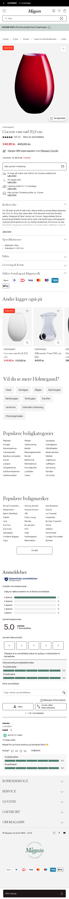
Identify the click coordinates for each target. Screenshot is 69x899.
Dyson (49, 510)
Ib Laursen (30, 525)
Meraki (28, 521)
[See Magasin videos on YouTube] (64, 833)
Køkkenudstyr (10, 475)
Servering (50, 468)
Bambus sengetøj (11, 456)
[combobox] (34, 18)
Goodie (9, 801)
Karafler (46, 399)
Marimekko (30, 540)
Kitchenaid (51, 533)
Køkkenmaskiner (11, 471)
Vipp (5, 540)
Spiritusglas (54, 390)
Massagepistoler (33, 452)
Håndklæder (52, 448)
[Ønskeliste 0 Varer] (59, 11)
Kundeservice (15, 781)
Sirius (48, 525)
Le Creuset (51, 513)
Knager (6, 444)
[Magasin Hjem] (34, 11)
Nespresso (8, 510)
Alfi (26, 513)
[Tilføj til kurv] (27, 342)
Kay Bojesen (52, 506)
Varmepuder (9, 452)
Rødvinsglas (12, 399)
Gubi (27, 533)
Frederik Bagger (11, 537)
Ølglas (38, 390)
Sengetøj (50, 441)
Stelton (49, 529)
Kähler (6, 517)
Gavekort (11, 812)
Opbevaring (30, 444)
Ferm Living (30, 517)
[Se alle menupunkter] (4, 11)
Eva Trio (7, 525)
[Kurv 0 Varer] (65, 11)
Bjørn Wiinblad (10, 513)
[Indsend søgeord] (6, 18)
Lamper (7, 464)
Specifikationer (12, 239)
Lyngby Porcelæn (54, 537)
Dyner (6, 460)
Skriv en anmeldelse (33, 137)
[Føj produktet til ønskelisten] (63, 49)
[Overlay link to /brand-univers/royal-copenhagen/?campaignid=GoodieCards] (34, 27)
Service (9, 791)
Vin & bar (50, 475)
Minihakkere (31, 464)
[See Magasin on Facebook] (59, 833)
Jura (5, 521)
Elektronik (29, 460)
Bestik (27, 448)
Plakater (7, 441)
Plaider (28, 441)
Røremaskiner (10, 448)
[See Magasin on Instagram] (54, 833)
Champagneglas (14, 416)
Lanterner (11, 407)
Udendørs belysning (32, 407)
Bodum (49, 540)
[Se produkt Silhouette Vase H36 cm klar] (48, 326)
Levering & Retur (13, 265)
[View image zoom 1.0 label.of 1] (34, 83)
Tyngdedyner (9, 468)
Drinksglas (30, 399)
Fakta (5, 256)
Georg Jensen (32, 506)
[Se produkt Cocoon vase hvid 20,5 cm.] (17, 326)
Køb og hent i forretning (15, 166)
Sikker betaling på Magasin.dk (21, 273)
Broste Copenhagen (56, 521)
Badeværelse (52, 452)
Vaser (9, 390)
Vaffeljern (50, 464)
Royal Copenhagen (12, 506)
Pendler (49, 471)
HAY (27, 529)
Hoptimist (50, 517)
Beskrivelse (9, 204)
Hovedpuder (31, 468)
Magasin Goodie (49, 151)
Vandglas (23, 390)
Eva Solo (7, 529)
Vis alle (34, 550)
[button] (54, 11)
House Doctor (32, 510)
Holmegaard (8, 127)
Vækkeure (51, 460)
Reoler (28, 456)
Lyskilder (29, 471)
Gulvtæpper (51, 444)
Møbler (49, 456)
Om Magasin (13, 822)
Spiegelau (8, 533)
